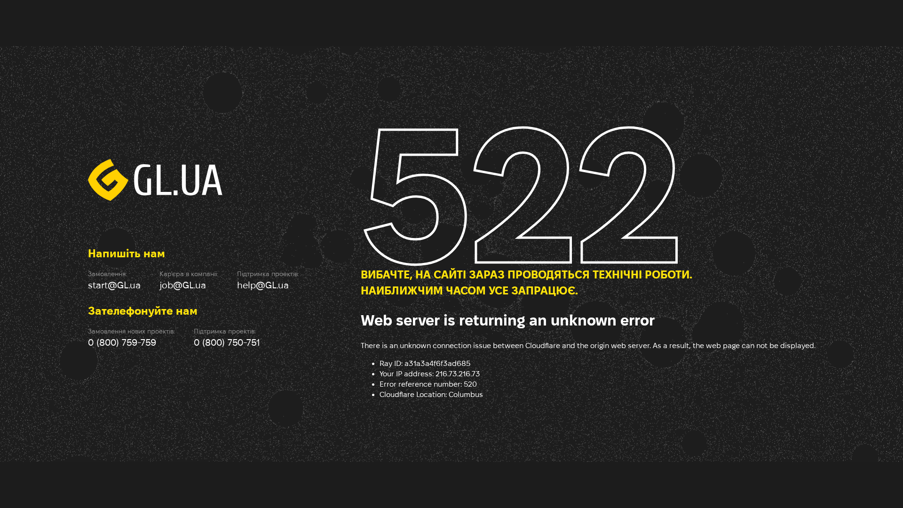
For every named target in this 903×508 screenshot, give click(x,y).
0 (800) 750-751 (227, 342)
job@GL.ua (182, 285)
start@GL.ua (114, 285)
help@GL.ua (263, 285)
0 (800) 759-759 (122, 342)
